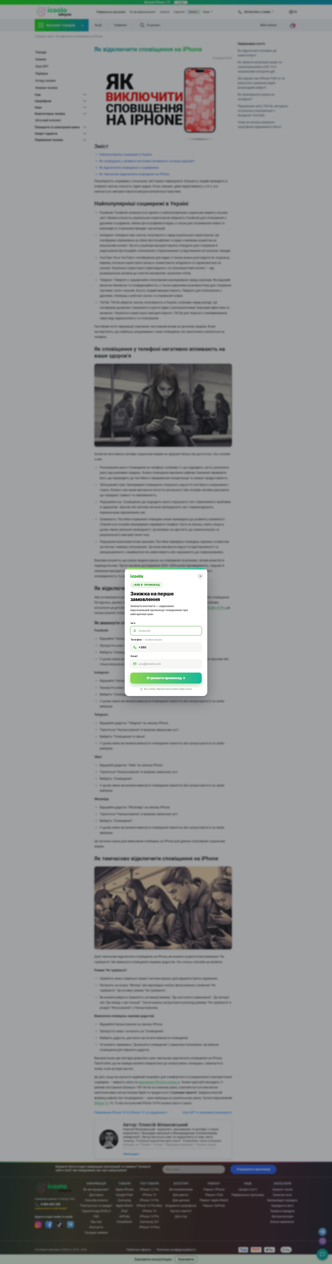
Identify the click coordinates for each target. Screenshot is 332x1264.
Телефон (146, 639)
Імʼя (133, 623)
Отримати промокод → (166, 678)
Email (134, 656)
